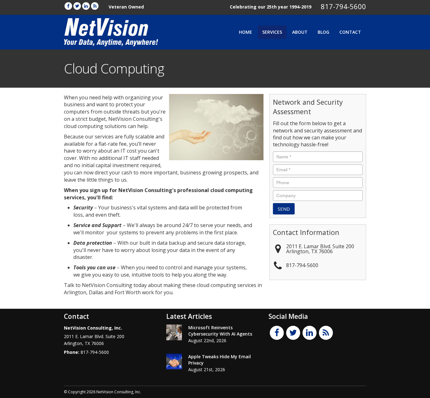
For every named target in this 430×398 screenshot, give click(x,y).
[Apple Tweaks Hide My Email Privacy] (174, 361)
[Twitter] (77, 5)
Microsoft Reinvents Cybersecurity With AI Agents (220, 331)
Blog (323, 32)
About (300, 32)
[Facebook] (68, 5)
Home (245, 32)
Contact (350, 32)
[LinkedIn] (86, 5)
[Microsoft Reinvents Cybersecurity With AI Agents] (174, 332)
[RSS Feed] (94, 5)
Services (272, 32)
